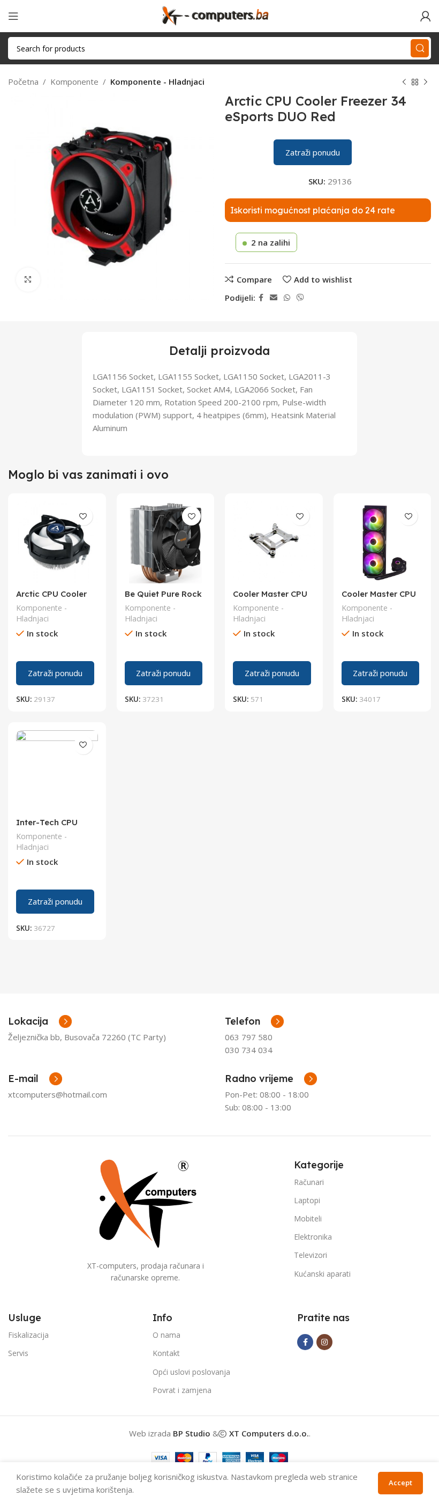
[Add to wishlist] (83, 516)
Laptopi (307, 1200)
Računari (309, 1182)
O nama (166, 1335)
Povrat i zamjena (182, 1390)
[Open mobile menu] (13, 16)
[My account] (425, 16)
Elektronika (313, 1237)
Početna (23, 81)
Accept (400, 1482)
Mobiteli (308, 1218)
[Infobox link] (254, 1021)
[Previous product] (404, 82)
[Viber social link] (300, 298)
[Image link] (145, 1202)
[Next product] (425, 82)
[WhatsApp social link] (287, 298)
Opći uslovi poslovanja (191, 1372)
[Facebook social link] (261, 298)
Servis (18, 1353)
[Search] (420, 48)
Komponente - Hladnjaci (157, 81)
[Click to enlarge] (28, 280)
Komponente (74, 81)
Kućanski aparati (322, 1274)
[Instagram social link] (324, 1342)
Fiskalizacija (28, 1335)
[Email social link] (274, 298)
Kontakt (166, 1353)
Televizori (310, 1255)
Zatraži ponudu (312, 152)
